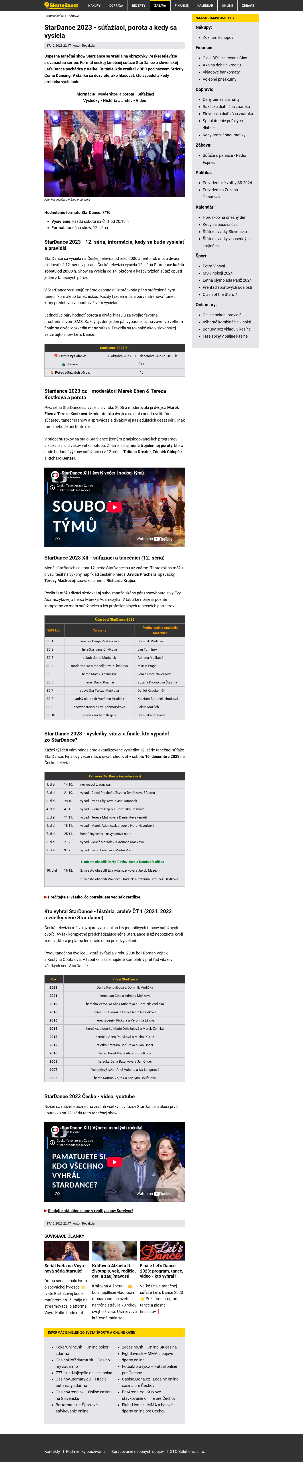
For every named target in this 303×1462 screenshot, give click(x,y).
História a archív (117, 100)
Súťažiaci (146, 94)
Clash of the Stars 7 (220, 294)
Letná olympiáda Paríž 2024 (227, 280)
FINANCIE (182, 5)
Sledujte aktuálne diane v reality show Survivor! (90, 1210)
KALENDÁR (205, 5)
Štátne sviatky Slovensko (225, 231)
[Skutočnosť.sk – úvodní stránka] (61, 5)
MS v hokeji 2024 (218, 273)
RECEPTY (139, 5)
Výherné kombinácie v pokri (227, 322)
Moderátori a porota (116, 94)
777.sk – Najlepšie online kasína (84, 1372)
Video (141, 100)
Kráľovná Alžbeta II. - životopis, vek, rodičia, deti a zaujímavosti (114, 1271)
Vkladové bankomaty (221, 72)
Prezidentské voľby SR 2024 (227, 182)
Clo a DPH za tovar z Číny (225, 58)
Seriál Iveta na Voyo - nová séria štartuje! (65, 1268)
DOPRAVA (116, 5)
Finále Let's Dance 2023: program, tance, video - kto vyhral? (161, 1271)
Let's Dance (84, 334)
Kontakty (52, 1451)
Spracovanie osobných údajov (137, 1451)
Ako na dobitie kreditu (222, 65)
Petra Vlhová (214, 266)
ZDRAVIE (248, 5)
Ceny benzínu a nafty (221, 99)
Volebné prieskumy (219, 79)
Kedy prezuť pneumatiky (224, 135)
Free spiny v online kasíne (225, 336)
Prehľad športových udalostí (227, 287)
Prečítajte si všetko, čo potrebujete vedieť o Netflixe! (95, 897)
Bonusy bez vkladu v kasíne (227, 329)
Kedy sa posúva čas (220, 224)
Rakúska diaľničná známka (226, 106)
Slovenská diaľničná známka (228, 113)
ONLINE (227, 5)
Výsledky (91, 100)
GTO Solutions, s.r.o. (187, 1451)
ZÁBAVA (160, 5)
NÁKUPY (94, 5)
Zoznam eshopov (218, 37)
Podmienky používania (86, 1451)
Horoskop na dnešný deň (224, 217)
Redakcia (88, 45)
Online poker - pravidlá (222, 315)
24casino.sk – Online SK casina (149, 1347)
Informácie (85, 94)
